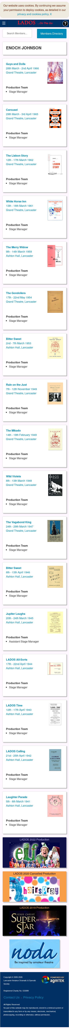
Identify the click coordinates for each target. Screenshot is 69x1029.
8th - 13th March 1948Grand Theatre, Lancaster (21, 480)
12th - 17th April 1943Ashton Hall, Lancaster (19, 709)
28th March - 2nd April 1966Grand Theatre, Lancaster (22, 68)
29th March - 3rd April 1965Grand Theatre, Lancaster (22, 114)
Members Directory (52, 33)
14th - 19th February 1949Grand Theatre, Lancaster (21, 434)
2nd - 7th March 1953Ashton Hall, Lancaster (19, 343)
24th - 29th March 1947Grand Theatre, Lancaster (21, 526)
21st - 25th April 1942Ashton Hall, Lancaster (19, 755)
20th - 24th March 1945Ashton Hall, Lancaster (19, 618)
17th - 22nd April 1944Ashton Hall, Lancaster (19, 664)
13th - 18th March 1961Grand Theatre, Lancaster (21, 205)
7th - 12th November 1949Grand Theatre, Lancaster (21, 389)
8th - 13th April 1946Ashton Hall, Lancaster (19, 572)
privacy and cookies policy (33, 14)
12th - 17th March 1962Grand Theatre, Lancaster (21, 160)
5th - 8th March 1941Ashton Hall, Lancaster (19, 801)
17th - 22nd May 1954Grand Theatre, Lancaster (21, 297)
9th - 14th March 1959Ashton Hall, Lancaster (19, 251)
